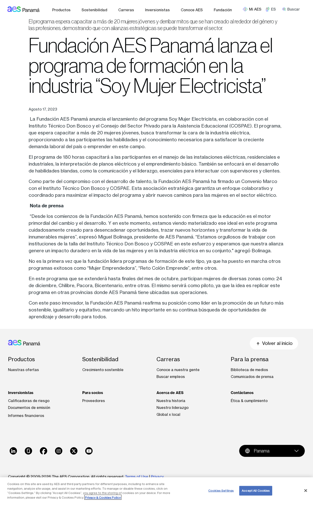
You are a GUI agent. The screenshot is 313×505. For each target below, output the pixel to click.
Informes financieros (26, 415)
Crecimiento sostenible (103, 369)
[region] (156, 491)
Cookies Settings (221, 490)
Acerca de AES (170, 392)
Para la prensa (250, 359)
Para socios (92, 392)
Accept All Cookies (256, 490)
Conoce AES (192, 10)
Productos (61, 10)
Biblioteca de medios (249, 369)
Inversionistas (157, 10)
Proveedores (93, 400)
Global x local (168, 414)
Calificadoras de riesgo (28, 400)
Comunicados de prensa (252, 376)
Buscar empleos (170, 376)
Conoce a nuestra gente (178, 369)
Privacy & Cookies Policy (103, 497)
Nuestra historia (170, 400)
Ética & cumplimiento (249, 400)
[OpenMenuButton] (254, 9)
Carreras (126, 10)
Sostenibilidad (94, 10)
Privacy (158, 476)
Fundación (223, 10)
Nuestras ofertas (23, 369)
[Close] (306, 491)
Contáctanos (242, 392)
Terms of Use (136, 476)
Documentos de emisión (29, 407)
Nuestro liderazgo (172, 407)
